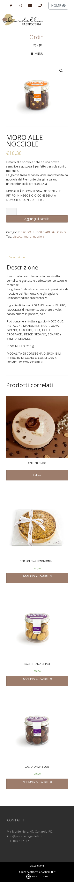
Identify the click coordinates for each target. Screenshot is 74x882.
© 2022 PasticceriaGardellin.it (37, 872)
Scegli (37, 475)
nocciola (38, 236)
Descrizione (16, 257)
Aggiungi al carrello (37, 219)
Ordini (37, 37)
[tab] (16, 257)
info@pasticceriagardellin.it (25, 836)
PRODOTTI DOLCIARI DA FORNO (43, 232)
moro (27, 236)
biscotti (17, 236)
